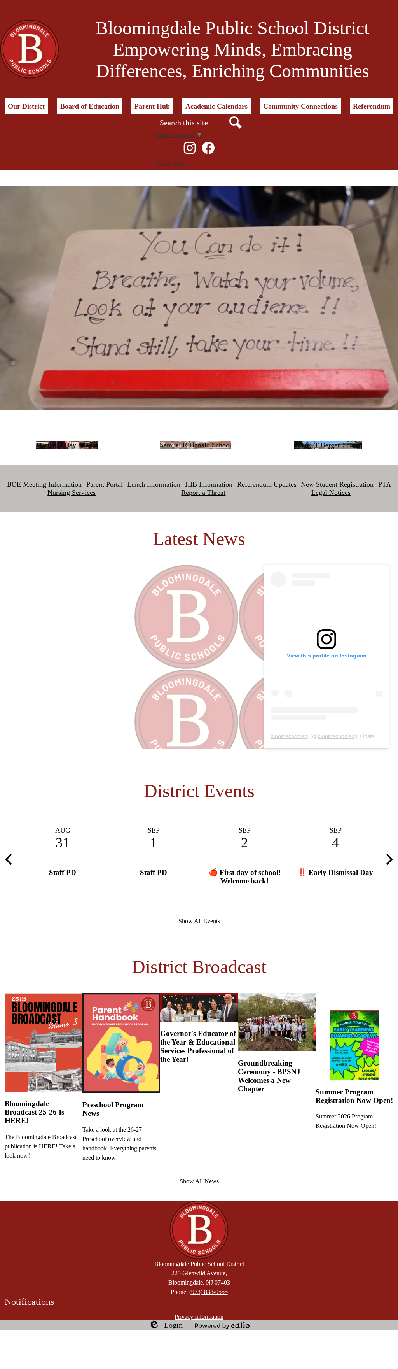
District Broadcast (199, 966)
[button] (26, 106)
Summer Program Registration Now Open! (354, 1096)
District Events (199, 790)
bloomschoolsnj (290, 736)
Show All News (199, 1181)
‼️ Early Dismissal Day (335, 872)
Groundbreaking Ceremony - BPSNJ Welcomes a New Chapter (269, 1076)
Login (165, 1325)
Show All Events (199, 921)
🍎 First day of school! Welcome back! (245, 876)
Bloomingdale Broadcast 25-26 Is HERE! (34, 1112)
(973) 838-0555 (208, 1291)
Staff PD (62, 872)
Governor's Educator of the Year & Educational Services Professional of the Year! (198, 1046)
